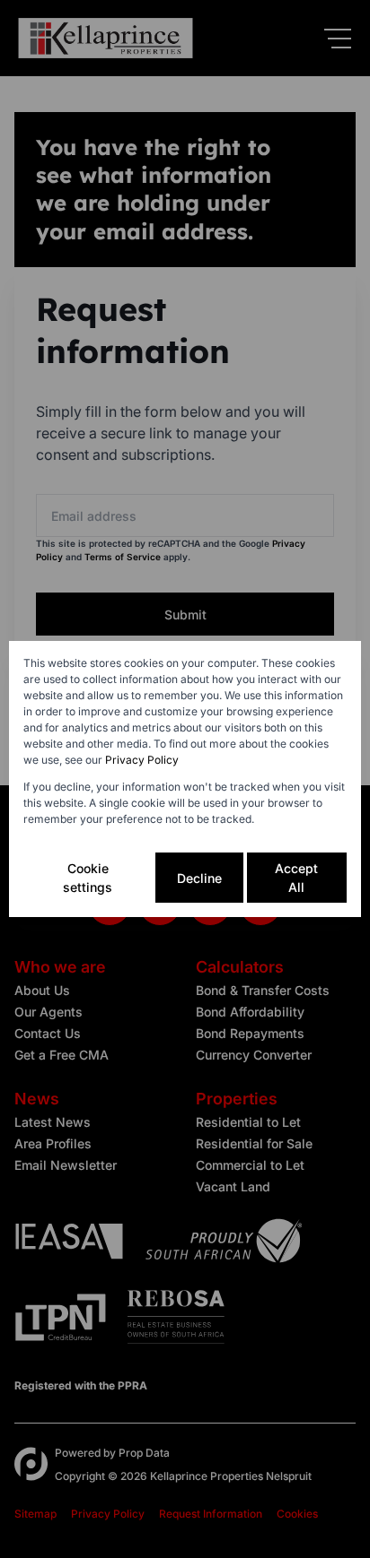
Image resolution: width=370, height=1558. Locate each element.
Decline (199, 878)
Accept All (296, 878)
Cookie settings (87, 878)
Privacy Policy (142, 759)
